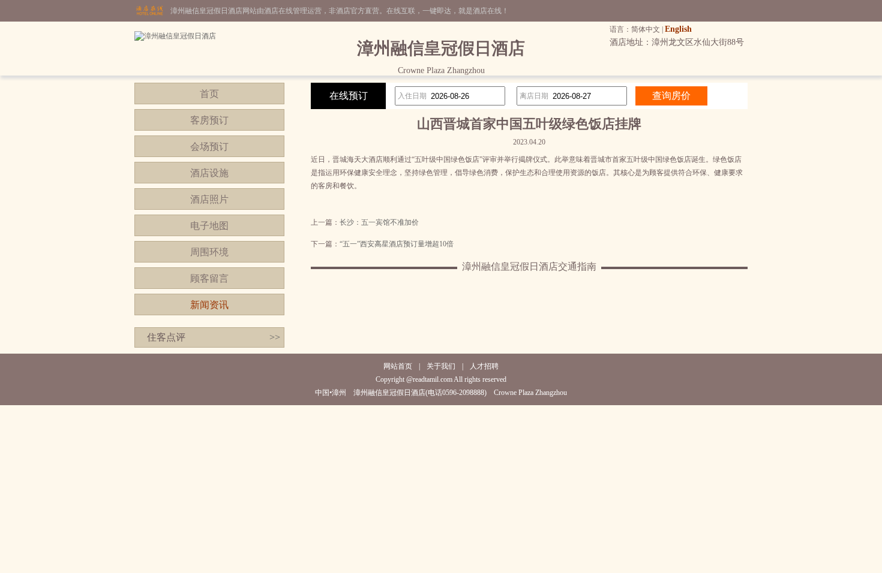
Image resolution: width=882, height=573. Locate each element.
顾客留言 (209, 278)
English (678, 29)
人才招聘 (484, 366)
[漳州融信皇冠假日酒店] (175, 36)
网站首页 (397, 366)
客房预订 (209, 120)
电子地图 (209, 226)
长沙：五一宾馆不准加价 (379, 222)
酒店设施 (209, 173)
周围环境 (209, 252)
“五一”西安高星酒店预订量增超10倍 (397, 244)
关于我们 (441, 366)
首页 (209, 94)
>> (274, 337)
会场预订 (209, 146)
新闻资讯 (209, 305)
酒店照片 (209, 199)
